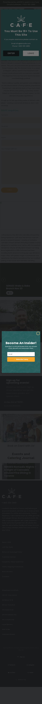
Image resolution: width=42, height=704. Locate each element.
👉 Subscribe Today (21, 359)
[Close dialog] (38, 333)
